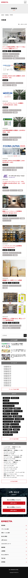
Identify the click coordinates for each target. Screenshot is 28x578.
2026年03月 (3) (7, 375)
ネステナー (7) (7, 462)
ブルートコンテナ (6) (9, 465)
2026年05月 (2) (7, 371)
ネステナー (6, 190)
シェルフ (6, 53)
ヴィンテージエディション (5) (11, 467)
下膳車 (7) (15, 462)
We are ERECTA (5, 554)
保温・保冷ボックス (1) (9, 475)
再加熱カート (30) (18, 450)
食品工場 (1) (6, 432)
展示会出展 (5, 80)
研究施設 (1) (16, 429)
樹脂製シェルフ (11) (8, 460)
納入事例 (5, 215)
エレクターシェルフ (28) (9, 452)
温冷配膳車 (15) (18, 457)
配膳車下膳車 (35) (8, 450)
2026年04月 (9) (7, 373)
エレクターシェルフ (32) (9, 405)
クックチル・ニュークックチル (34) (11, 403)
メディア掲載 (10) (7, 416)
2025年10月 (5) (7, 382)
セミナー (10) (14, 413)
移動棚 (16, 56)
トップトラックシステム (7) (10, 463)
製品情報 (3, 525)
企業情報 (3, 551)
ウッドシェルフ (7, 220)
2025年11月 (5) (7, 380)
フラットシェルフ (7, 58)
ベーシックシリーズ (14, 53)
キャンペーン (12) (17, 411)
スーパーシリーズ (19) (9, 453)
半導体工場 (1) (14, 432)
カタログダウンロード (6, 543)
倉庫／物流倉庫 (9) (17, 416)
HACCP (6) (17, 421)
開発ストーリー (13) (8, 411)
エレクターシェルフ (16, 51)
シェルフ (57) (7, 446)
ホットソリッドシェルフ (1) (10, 477)
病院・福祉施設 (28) (8, 408)
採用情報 (3, 561)
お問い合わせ (13, 503)
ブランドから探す (5, 529)
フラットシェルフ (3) (9, 472)
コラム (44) (6, 400)
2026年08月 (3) (7, 366)
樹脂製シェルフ (7, 85)
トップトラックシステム (9, 83)
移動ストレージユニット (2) (10, 474)
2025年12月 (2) (7, 378)
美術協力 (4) (6, 424)
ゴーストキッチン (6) (8, 421)
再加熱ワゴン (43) (16, 446)
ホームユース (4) (14, 424)
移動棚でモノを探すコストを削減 (12, 280)
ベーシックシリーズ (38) (9, 448)
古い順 (25, 24)
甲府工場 (3, 558)
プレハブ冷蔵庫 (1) (7, 429)
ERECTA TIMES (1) (8, 434)
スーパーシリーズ (7, 112)
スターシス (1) (20, 475)
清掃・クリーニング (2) (15, 426)
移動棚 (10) (18, 460)
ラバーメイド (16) (8, 457)
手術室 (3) (6, 426)
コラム (9, 51)
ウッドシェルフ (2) (20, 472)
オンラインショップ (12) (9, 458)
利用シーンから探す (5, 532)
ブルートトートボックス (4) (10, 468)
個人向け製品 (4, 536)
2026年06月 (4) (7, 369)
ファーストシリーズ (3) (9, 470)
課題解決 (5, 51)
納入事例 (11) (6, 413)
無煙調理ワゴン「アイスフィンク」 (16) (13, 455)
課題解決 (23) (17, 408)
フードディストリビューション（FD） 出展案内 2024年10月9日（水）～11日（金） (14, 183)
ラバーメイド (19, 83)
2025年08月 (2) (7, 385)
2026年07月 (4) (7, 368)
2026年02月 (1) (7, 376)
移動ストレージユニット (19, 58)
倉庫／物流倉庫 (11, 250)
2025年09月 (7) (7, 384)
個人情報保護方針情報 (13, 569)
